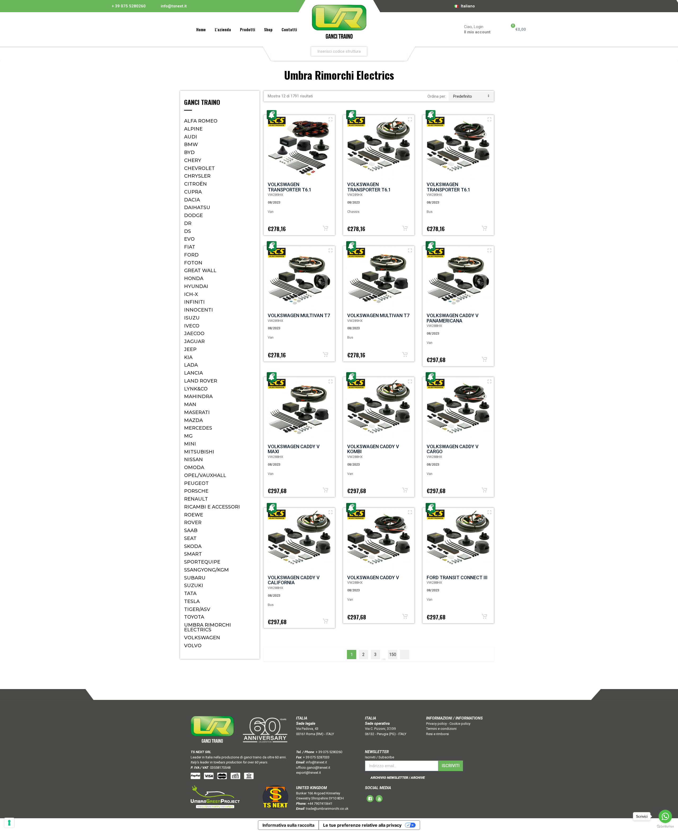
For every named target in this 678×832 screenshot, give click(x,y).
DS (187, 231)
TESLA (192, 601)
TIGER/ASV (197, 609)
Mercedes (198, 428)
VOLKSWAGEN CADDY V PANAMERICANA (453, 318)
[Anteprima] (330, 119)
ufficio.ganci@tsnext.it (313, 768)
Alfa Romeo (200, 121)
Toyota (194, 617)
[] (404, 654)
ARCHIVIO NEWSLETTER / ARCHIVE (398, 778)
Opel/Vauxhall (205, 475)
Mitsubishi (199, 451)
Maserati (197, 412)
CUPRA (193, 192)
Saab (191, 530)
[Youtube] (499, 6)
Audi (190, 136)
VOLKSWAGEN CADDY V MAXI (294, 449)
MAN (190, 404)
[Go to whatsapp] (665, 816)
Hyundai (196, 286)
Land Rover (200, 381)
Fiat (189, 247)
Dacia (192, 199)
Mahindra (198, 396)
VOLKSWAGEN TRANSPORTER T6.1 (289, 187)
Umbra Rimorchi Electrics (207, 627)
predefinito (462, 96)
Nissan (193, 459)
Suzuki (193, 585)
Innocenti (198, 310)
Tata (190, 593)
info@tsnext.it (174, 6)
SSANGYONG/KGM (206, 570)
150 (392, 654)
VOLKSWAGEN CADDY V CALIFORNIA (294, 580)
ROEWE (193, 514)
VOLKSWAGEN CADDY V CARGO (453, 449)
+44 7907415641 (319, 804)
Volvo (193, 645)
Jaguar (194, 341)
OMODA (194, 467)
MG (188, 436)
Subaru (195, 577)
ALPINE (193, 129)
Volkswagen (202, 637)
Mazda (193, 420)
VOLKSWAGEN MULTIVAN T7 (299, 315)
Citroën (195, 184)
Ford (191, 255)
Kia (188, 357)
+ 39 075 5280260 (129, 6)
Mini (190, 444)
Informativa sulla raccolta (288, 825)
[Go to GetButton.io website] (665, 826)
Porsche (196, 491)
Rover (193, 522)
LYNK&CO (196, 388)
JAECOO (194, 333)
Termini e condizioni (441, 729)
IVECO (191, 325)
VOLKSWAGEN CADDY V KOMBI (373, 449)
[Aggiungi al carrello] (325, 228)
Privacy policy (436, 724)
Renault (196, 499)
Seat (190, 538)
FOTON (193, 262)
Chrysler (197, 176)
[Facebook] (492, 6)
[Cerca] (401, 51)
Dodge (193, 215)
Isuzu (192, 318)
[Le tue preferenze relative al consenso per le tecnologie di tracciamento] (9, 823)
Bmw (191, 144)
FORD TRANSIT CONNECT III (457, 577)
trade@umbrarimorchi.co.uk (327, 809)
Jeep (190, 349)
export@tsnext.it (308, 773)
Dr (187, 223)
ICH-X (191, 294)
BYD (189, 152)
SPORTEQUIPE (202, 562)
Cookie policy (459, 724)
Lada (191, 365)
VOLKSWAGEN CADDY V (373, 577)
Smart (193, 554)
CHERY (192, 160)
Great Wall (200, 270)
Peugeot (196, 483)
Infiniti (194, 302)
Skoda (193, 546)
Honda (193, 278)
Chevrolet (199, 168)
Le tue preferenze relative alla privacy (362, 825)
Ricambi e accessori (212, 507)
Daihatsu (197, 207)
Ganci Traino (202, 103)
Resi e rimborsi (437, 734)
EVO (189, 239)
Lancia (193, 373)
